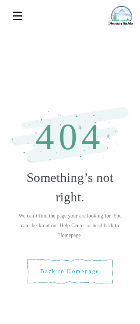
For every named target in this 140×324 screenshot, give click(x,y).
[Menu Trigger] (17, 16)
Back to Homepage (69, 271)
